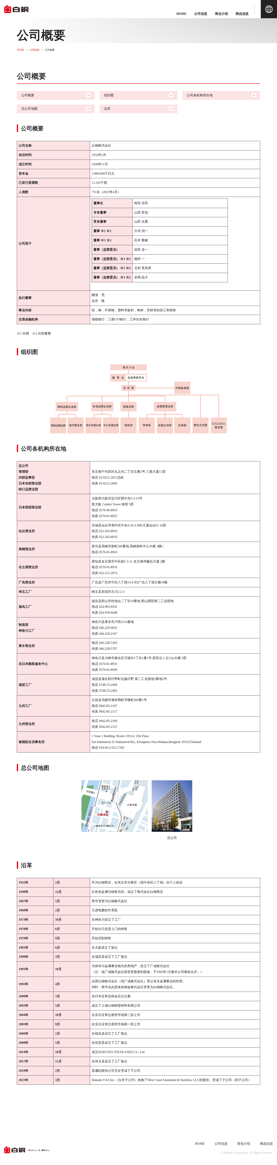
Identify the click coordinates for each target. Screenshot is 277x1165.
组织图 (109, 95)
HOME (181, 13)
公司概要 (27, 95)
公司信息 (200, 13)
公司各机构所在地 (200, 95)
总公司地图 (29, 108)
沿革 (107, 108)
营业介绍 (221, 13)
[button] (269, 9)
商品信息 (242, 13)
